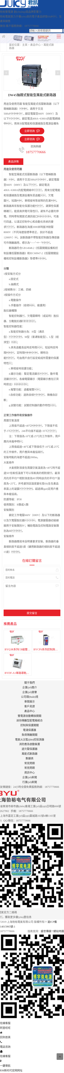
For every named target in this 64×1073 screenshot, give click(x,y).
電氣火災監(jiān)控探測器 (29, 739)
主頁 (24, 44)
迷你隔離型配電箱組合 (29, 720)
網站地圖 (58, 931)
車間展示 (29, 701)
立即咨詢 (29, 139)
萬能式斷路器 (29, 753)
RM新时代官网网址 (11, 1070)
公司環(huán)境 (29, 696)
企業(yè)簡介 (29, 687)
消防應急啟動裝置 (29, 744)
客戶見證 (29, 706)
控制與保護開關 (29, 725)
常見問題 (29, 763)
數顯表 (29, 758)
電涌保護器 (29, 730)
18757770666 (36, 152)
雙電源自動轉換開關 (29, 715)
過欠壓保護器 (29, 748)
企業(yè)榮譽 (29, 692)
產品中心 (35, 44)
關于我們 (29, 682)
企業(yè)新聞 (29, 777)
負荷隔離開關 (29, 734)
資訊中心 (29, 772)
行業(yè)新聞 (29, 782)
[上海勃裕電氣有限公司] (19, 7)
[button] (57, 72)
